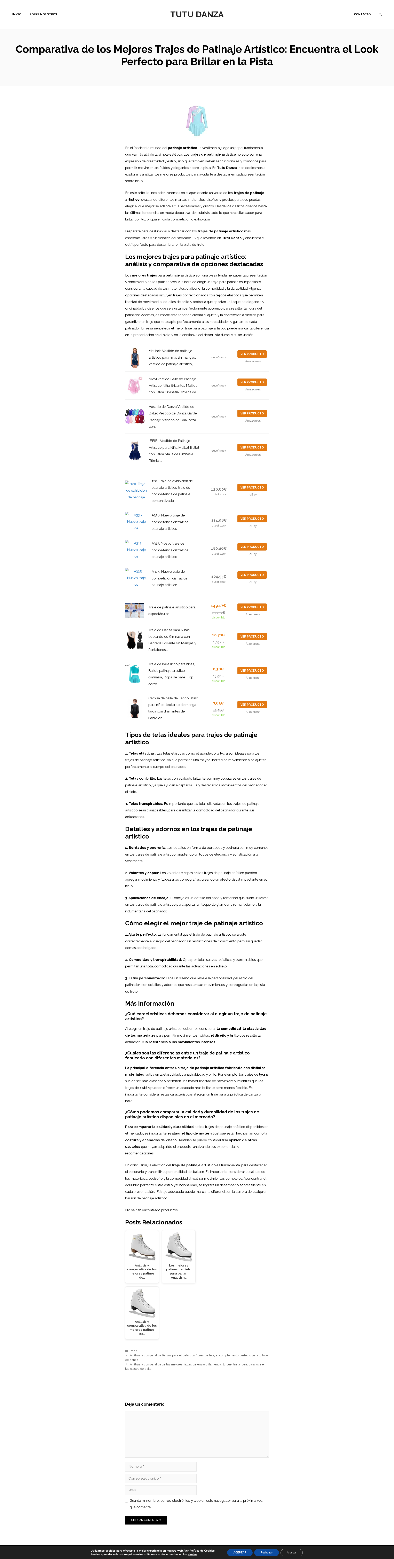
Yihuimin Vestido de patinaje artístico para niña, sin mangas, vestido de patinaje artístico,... (172, 357)
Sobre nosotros (43, 14)
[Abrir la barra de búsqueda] (380, 14)
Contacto (362, 14)
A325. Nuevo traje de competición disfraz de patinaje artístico (170, 578)
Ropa (133, 1351)
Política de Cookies (202, 1551)
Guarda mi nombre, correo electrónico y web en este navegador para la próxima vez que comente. (196, 1503)
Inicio (16, 14)
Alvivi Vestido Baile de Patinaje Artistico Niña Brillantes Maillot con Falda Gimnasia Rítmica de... (173, 385)
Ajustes (292, 1552)
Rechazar (266, 1552)
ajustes (192, 1554)
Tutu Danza (197, 14)
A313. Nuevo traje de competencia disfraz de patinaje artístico (170, 550)
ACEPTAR (239, 1552)
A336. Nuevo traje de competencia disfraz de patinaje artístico (170, 522)
